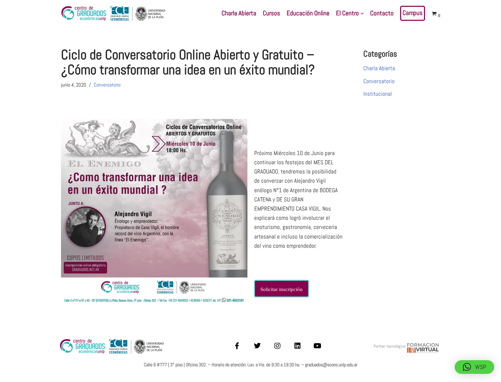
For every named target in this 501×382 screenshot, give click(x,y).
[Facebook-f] (237, 346)
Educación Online (308, 13)
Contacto (382, 13)
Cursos (271, 13)
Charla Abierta (239, 13)
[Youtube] (317, 346)
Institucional (377, 93)
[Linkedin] (297, 346)
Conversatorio (107, 84)
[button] (362, 13)
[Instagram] (277, 346)
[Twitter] (257, 346)
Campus (413, 13)
